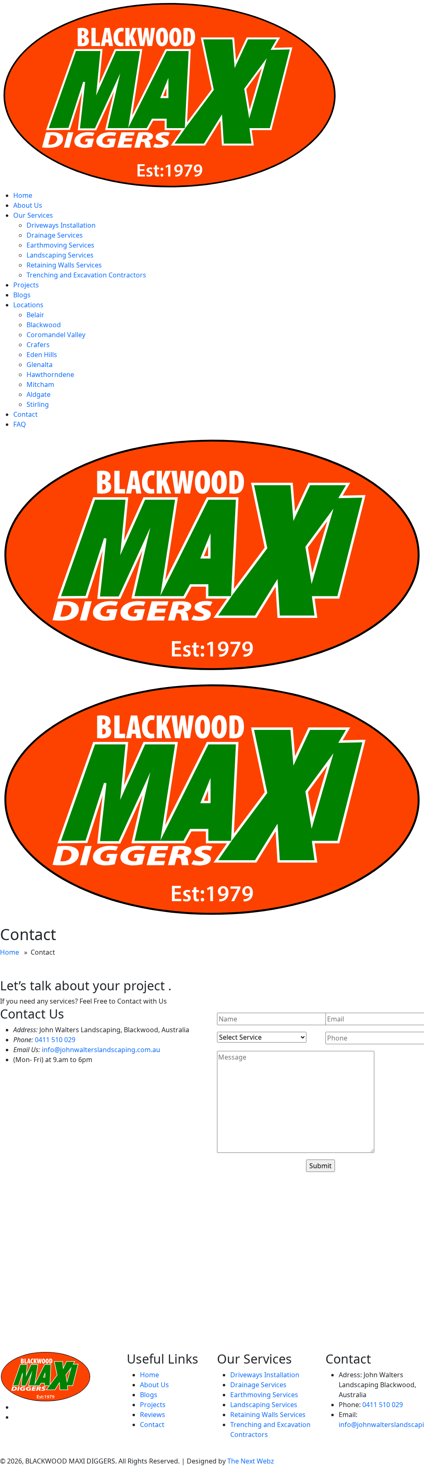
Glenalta (39, 364)
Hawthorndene (50, 374)
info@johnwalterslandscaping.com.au (101, 1049)
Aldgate (38, 394)
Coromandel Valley (55, 334)
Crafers (38, 344)
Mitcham (40, 384)
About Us (27, 205)
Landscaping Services (60, 255)
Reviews (152, 1414)
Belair (35, 314)
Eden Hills (41, 354)
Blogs (22, 294)
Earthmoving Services (60, 245)
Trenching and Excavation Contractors (86, 275)
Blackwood (43, 324)
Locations (28, 304)
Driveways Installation (61, 225)
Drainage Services (54, 235)
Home (22, 195)
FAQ (19, 424)
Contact (25, 414)
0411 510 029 (55, 1039)
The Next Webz (250, 1461)
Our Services (33, 215)
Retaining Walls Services (64, 265)
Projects (26, 284)
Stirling (37, 404)
